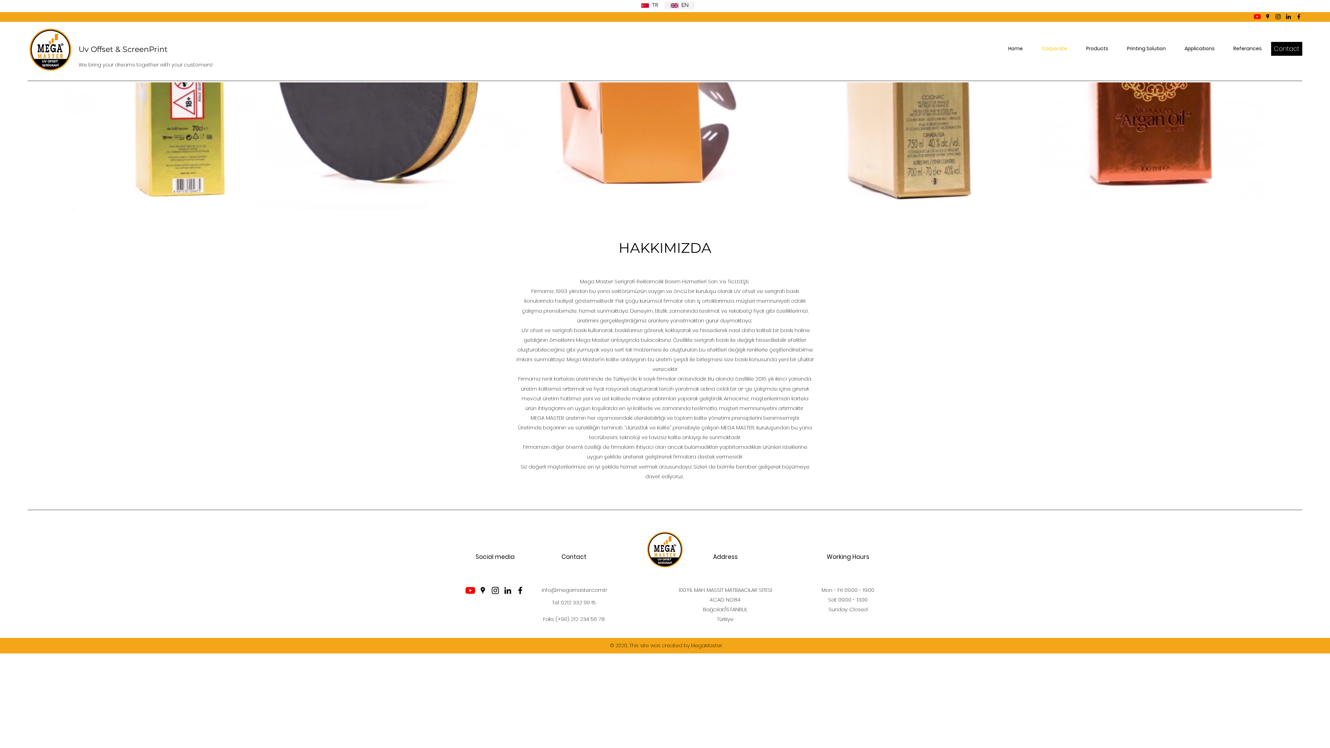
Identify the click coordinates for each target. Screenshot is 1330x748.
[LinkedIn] (1288, 16)
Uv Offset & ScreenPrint (123, 49)
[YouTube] (1257, 16)
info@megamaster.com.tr (574, 590)
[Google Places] (1267, 16)
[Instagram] (1278, 16)
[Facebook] (1298, 16)
